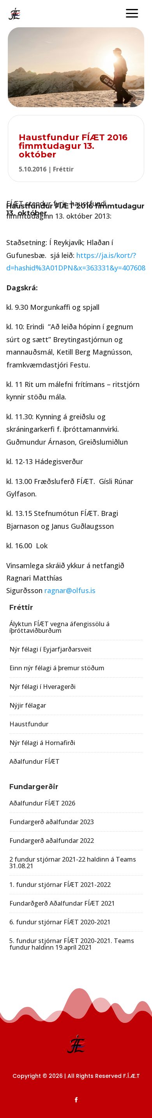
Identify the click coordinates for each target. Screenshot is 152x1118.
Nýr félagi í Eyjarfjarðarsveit (50, 649)
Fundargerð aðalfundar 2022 (51, 840)
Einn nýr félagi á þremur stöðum (56, 668)
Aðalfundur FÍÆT (34, 761)
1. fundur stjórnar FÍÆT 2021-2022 (60, 884)
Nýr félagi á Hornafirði (42, 742)
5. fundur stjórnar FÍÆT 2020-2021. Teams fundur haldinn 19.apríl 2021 (71, 944)
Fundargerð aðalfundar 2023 (51, 822)
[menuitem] (132, 14)
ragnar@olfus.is (69, 590)
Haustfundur (28, 724)
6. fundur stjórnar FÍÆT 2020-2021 (60, 922)
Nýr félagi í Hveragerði (42, 686)
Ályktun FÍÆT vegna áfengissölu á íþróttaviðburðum (59, 627)
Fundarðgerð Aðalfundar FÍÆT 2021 (62, 903)
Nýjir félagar (27, 705)
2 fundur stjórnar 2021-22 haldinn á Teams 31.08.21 (72, 862)
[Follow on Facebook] (76, 1100)
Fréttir (63, 169)
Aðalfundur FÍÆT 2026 (42, 803)
